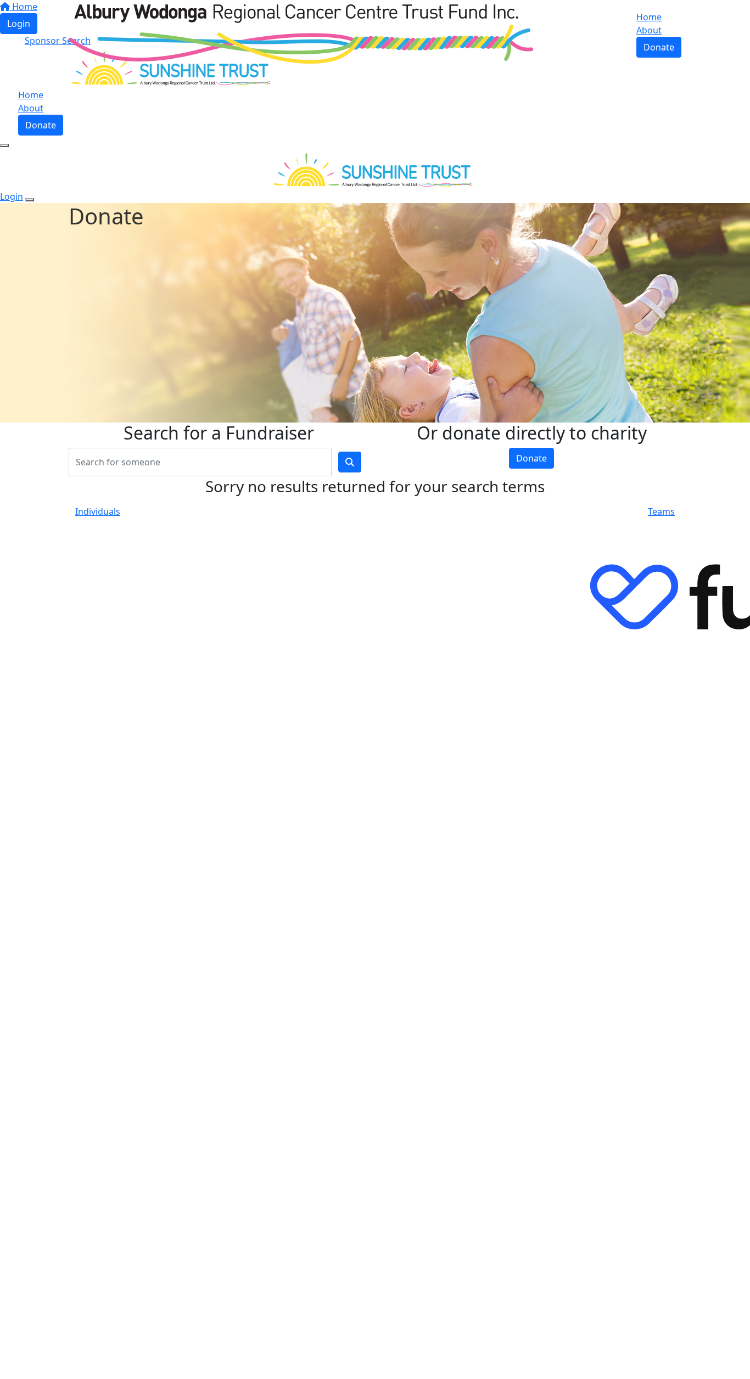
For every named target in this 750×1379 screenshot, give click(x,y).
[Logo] (301, 33)
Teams (661, 511)
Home (649, 17)
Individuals (97, 511)
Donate (658, 47)
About (649, 30)
